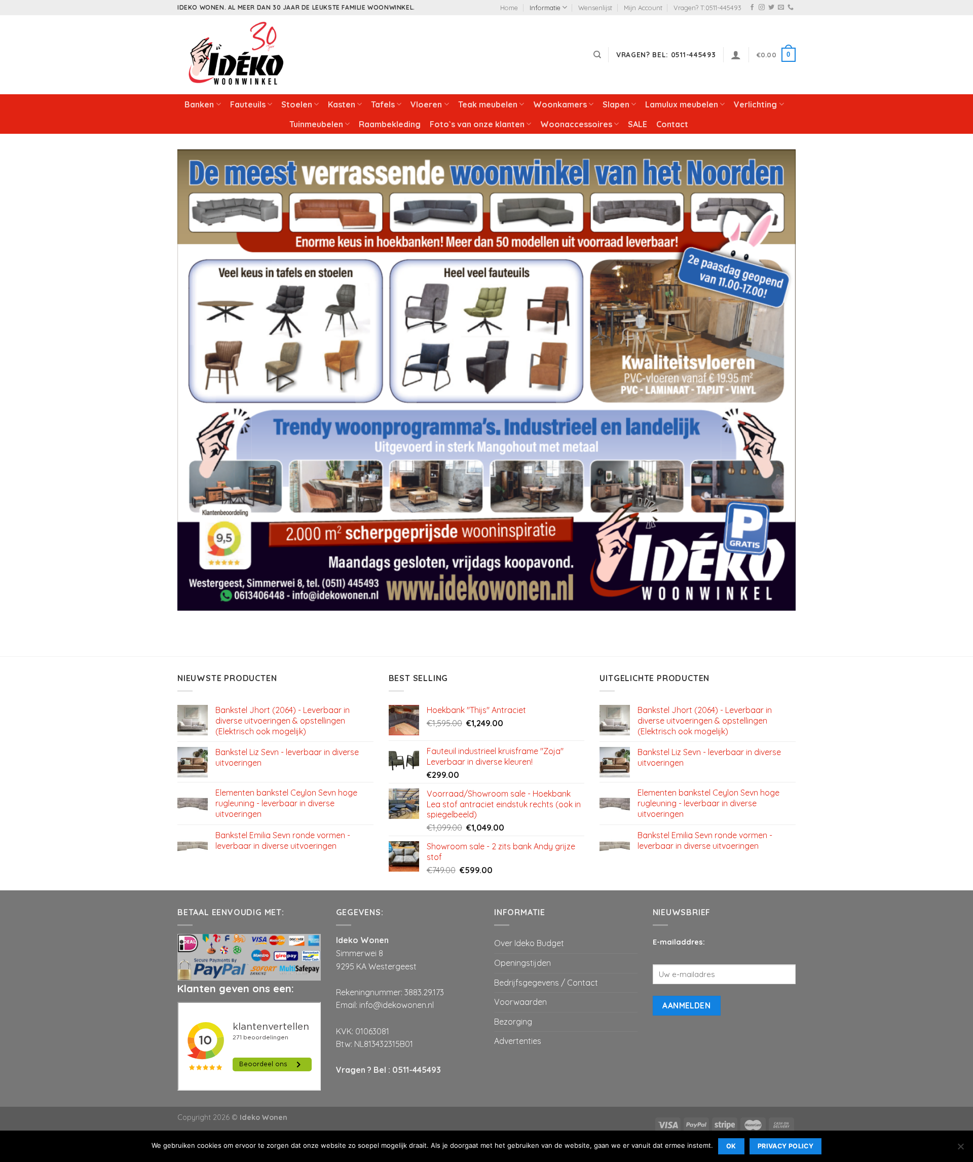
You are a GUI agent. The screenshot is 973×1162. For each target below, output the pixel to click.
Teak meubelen (487, 104)
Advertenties (517, 1041)
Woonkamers (560, 104)
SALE (637, 124)
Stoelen (296, 104)
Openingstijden (522, 963)
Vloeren (426, 104)
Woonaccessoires (576, 124)
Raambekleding (390, 124)
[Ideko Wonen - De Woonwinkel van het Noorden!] (238, 55)
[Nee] (960, 1149)
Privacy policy (785, 1146)
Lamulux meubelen (681, 104)
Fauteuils (248, 104)
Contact (672, 124)
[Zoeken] (597, 54)
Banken (199, 104)
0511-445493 (416, 1070)
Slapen (616, 104)
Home (509, 8)
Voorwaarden (520, 1002)
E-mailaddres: (679, 942)
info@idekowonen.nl (396, 1005)
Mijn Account (643, 8)
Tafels (383, 104)
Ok (731, 1146)
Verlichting (755, 104)
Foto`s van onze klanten (477, 124)
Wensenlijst (595, 8)
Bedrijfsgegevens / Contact (546, 983)
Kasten (341, 104)
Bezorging (513, 1022)
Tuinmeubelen (316, 124)
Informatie (545, 8)
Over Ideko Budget (529, 943)
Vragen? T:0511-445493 (707, 8)
